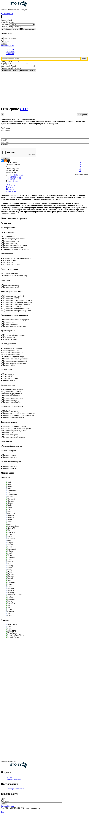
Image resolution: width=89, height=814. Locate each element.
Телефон (4, 144)
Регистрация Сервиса (15, 789)
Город (3, 20)
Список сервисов (14, 779)
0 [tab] (11, 189)
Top (2, 812)
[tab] (10, 185)
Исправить (83, 115)
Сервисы (10, 52)
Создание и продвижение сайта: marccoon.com (73, 810)
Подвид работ (6, 27)
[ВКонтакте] (2, 161)
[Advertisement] (44, 88)
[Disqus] (44, 669)
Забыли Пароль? (7, 46)
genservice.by (13, 181)
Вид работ (5, 24)
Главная (10, 50)
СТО (24, 109)
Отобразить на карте (10, 29)
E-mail (4, 140)
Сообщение (6, 128)
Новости (10, 54)
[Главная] (14, 6)
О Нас (9, 777)
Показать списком (28, 29)
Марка (3, 22)
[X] (8, 161)
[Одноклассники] (5, 161)
